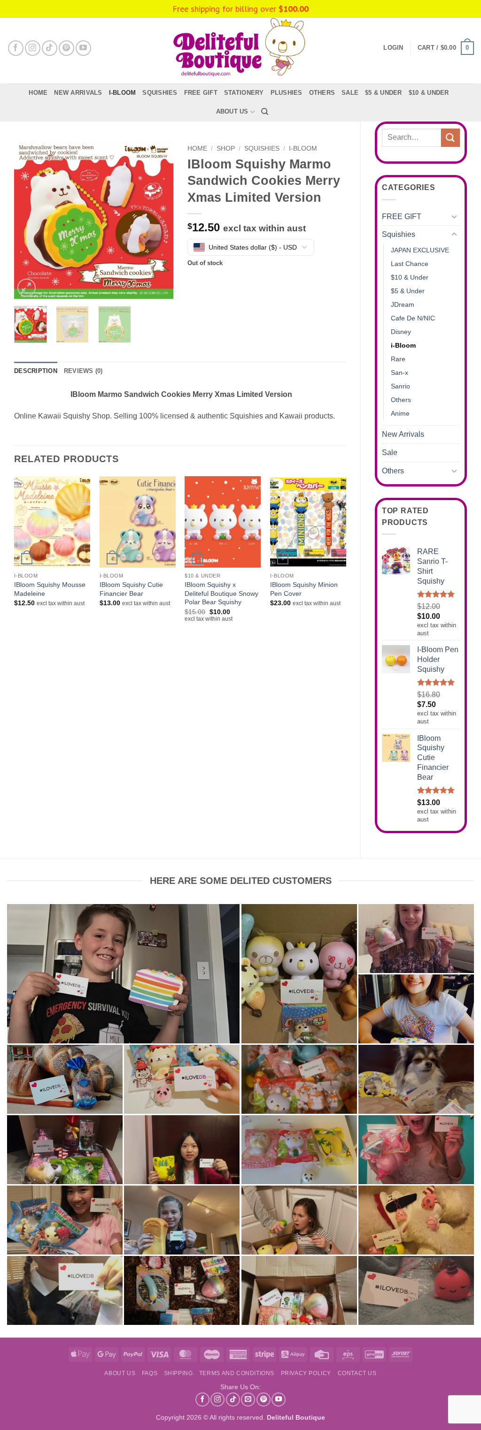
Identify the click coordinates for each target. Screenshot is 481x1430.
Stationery (244, 92)
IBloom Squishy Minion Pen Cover (304, 589)
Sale (389, 452)
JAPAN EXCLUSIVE (420, 250)
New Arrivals (78, 92)
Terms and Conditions (236, 1373)
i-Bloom (122, 92)
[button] (446, 48)
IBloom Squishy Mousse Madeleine (49, 589)
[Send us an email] (248, 1399)
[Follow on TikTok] (49, 48)
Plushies (287, 92)
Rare (398, 359)
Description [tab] (35, 370)
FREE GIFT (200, 92)
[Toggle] (454, 216)
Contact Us (357, 1373)
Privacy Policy (306, 1373)
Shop (226, 148)
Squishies (159, 92)
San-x (399, 372)
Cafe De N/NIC (413, 318)
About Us (232, 111)
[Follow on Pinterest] (66, 48)
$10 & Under (429, 92)
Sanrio (400, 386)
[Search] (264, 112)
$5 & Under (383, 92)
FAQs (149, 1373)
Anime (400, 413)
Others (322, 92)
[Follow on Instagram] (32, 48)
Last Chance (409, 263)
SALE (349, 92)
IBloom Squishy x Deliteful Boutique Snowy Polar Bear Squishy (221, 593)
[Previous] (29, 220)
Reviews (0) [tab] (83, 370)
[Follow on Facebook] (15, 48)
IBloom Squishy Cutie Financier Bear (131, 589)
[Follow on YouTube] (83, 48)
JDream (402, 304)
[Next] (158, 220)
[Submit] (450, 138)
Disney (401, 331)
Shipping (178, 1373)
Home (38, 92)
